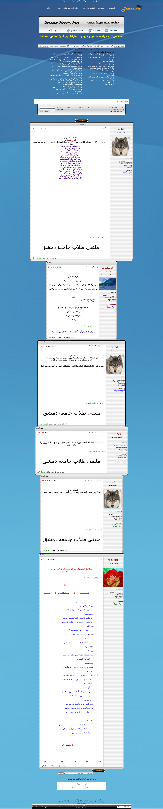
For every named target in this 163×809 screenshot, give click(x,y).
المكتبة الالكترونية (88, 8)
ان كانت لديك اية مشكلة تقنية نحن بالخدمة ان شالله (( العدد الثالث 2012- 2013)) (102, 69)
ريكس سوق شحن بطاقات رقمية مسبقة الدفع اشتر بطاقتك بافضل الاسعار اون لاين (66, 63)
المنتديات (101, 8)
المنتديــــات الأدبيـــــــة (81, 107)
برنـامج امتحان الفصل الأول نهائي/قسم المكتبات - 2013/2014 (101, 55)
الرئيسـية (111, 8)
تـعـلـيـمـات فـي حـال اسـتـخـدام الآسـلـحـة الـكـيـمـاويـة (103, 63)
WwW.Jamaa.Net (81, 803)
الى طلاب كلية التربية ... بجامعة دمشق (100, 66)
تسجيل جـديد (44, 111)
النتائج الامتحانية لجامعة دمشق (68, 8)
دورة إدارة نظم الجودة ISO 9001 (70, 73)
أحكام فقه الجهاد (107, 61)
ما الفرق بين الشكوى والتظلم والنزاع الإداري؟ (66, 57)
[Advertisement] (70, 207)
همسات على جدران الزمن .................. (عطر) (66, 87)
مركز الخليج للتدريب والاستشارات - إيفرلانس (66, 79)
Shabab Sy (77, 807)
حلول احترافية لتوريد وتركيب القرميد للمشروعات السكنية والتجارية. (69, 83)
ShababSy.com (90, 805)
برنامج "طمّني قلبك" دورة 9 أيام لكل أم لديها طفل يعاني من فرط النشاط (67, 70)
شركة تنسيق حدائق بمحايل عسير (70, 86)
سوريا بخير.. (109, 84)
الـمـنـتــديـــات (96, 107)
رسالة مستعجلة (127, 173)
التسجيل (38, 258)
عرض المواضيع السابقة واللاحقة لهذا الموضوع (81, 779)
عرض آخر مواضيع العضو (99, 237)
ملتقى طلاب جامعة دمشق (112, 107)
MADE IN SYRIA (72, 805)
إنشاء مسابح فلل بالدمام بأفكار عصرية (68, 80)
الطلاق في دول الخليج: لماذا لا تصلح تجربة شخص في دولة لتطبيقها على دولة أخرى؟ (65, 60)
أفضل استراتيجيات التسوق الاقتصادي (69, 93)
